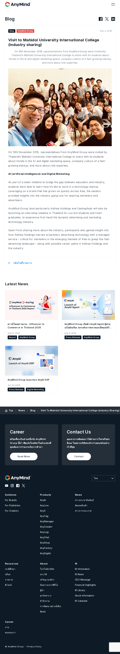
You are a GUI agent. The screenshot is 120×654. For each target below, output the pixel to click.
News (21, 410)
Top (11, 410)
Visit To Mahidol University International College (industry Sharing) (80, 410)
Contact (78, 456)
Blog (32, 410)
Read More (24, 456)
